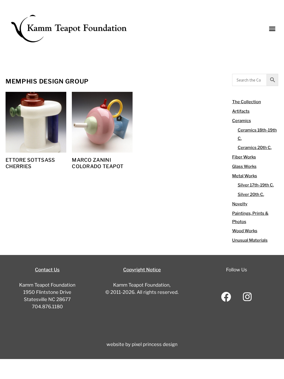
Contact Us (47, 269)
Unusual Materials (250, 240)
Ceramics (241, 120)
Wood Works (244, 230)
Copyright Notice (142, 269)
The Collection (246, 101)
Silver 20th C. (251, 194)
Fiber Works (244, 157)
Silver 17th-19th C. (256, 185)
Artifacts (241, 111)
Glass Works (244, 166)
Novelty (239, 203)
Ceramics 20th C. (255, 147)
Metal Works (244, 175)
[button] (272, 28)
